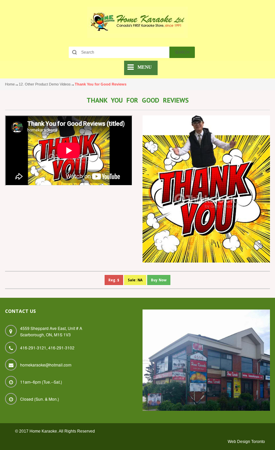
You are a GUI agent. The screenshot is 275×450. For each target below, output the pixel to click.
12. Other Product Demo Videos (45, 84)
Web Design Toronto (246, 441)
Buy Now (159, 280)
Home (10, 84)
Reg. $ (113, 280)
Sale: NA (135, 280)
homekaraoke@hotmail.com (45, 365)
